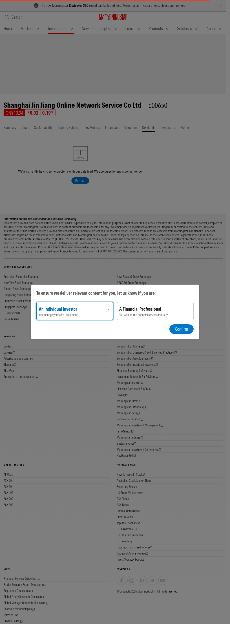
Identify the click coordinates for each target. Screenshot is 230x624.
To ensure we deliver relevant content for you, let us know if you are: (96, 293)
